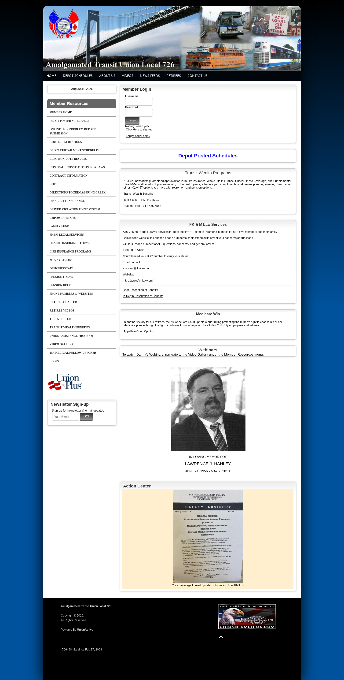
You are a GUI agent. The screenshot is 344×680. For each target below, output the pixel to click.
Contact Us (197, 75)
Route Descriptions (66, 142)
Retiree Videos (62, 310)
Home (51, 75)
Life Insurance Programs (70, 251)
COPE (53, 184)
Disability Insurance (67, 201)
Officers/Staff (61, 268)
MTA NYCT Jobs (61, 260)
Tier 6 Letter (60, 319)
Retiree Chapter (63, 302)
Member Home (61, 112)
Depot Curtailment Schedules (74, 150)
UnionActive (85, 629)
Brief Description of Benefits (140, 290)
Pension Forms (61, 277)
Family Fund (59, 226)
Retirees (173, 75)
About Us (107, 75)
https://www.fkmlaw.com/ (138, 280)
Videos (127, 75)
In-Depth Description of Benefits (143, 296)
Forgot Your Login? (138, 136)
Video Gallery (62, 344)
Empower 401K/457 (63, 217)
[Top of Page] (221, 637)
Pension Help (60, 285)
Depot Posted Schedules (69, 121)
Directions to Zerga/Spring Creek (78, 192)
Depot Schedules (78, 75)
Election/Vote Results (68, 158)
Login (54, 361)
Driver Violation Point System (75, 209)
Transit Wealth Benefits (70, 327)
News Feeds (150, 75)
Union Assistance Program (71, 336)
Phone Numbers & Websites (71, 293)
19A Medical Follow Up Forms (73, 352)
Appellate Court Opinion (139, 331)
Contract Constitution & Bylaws (77, 167)
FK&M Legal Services (67, 234)
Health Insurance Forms (70, 243)
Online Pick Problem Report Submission (73, 131)
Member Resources (69, 103)
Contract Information (69, 175)
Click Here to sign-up (139, 129)
